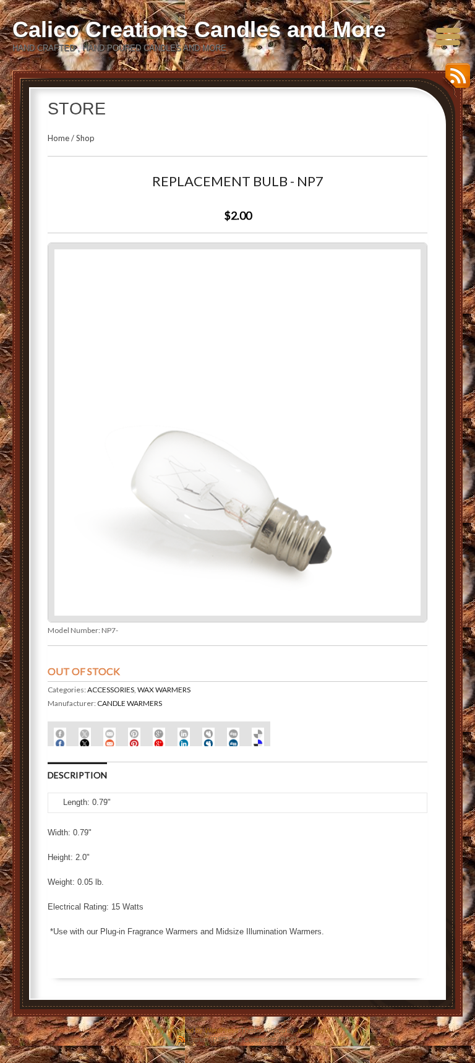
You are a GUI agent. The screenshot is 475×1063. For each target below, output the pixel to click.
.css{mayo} (313, 1030)
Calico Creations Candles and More (199, 29)
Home (58, 138)
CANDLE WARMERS (129, 703)
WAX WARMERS (163, 689)
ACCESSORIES (110, 689)
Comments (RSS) (270, 1039)
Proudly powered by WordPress (191, 1030)
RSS (454, 80)
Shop (85, 138)
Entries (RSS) (208, 1039)
